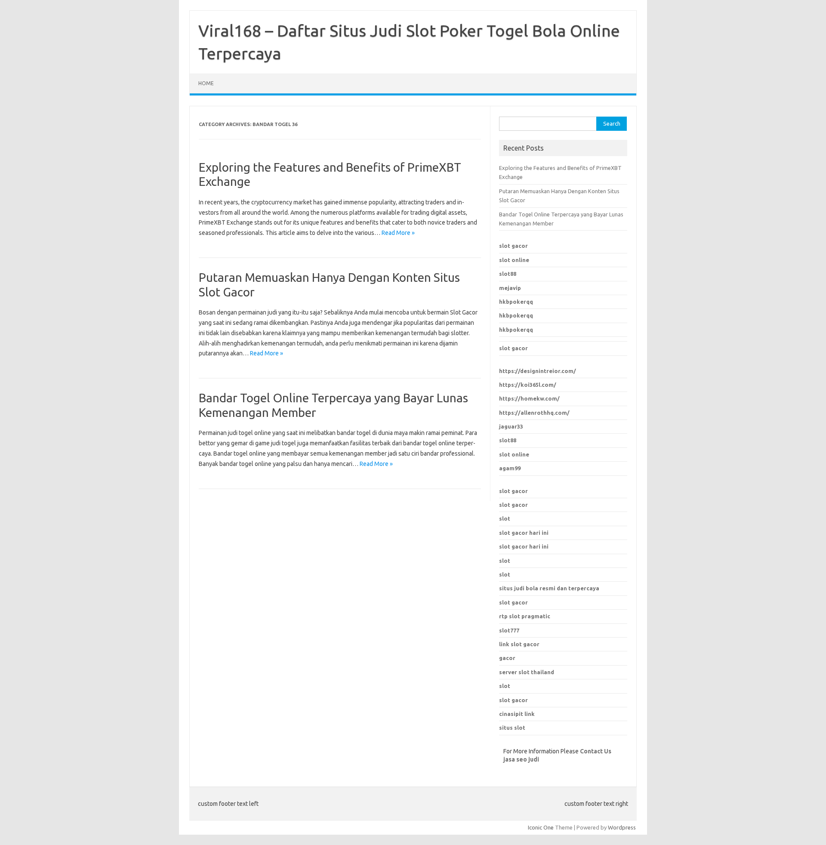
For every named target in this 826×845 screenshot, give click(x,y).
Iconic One (541, 827)
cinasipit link (517, 714)
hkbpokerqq (516, 302)
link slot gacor (519, 644)
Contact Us (595, 751)
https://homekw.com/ (529, 398)
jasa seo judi (521, 759)
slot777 (509, 630)
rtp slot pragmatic (524, 616)
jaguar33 (511, 426)
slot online (514, 260)
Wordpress (622, 827)
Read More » (398, 232)
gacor (507, 658)
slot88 (507, 274)
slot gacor (513, 246)
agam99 (510, 468)
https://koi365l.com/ (527, 385)
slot (504, 518)
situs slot (512, 728)
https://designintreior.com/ (537, 371)
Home (206, 83)
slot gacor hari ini (524, 533)
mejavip (510, 288)
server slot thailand (526, 672)
